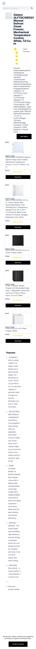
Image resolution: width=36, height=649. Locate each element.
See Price (24, 136)
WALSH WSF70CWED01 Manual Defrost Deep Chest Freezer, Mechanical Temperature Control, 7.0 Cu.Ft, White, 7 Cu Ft (18, 162)
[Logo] (3, 3)
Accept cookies (18, 644)
